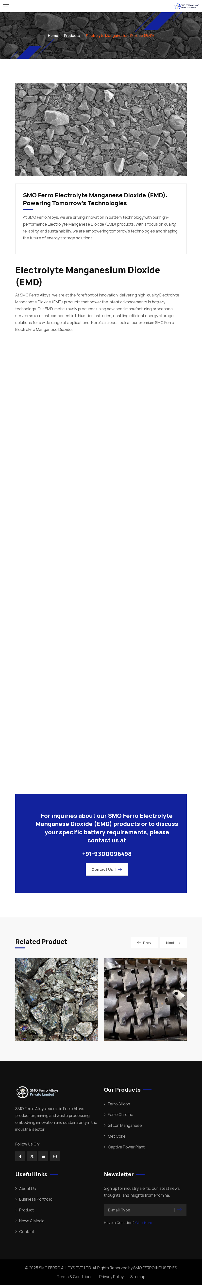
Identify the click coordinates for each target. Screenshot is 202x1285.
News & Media (31, 1220)
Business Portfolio (35, 1199)
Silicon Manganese (125, 1125)
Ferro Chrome (120, 1114)
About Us (27, 1188)
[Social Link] (20, 1156)
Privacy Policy (111, 1276)
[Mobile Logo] (186, 6)
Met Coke (117, 1136)
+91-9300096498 (107, 854)
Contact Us (102, 869)
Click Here (143, 1222)
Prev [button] (147, 942)
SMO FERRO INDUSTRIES (155, 1267)
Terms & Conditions (75, 1276)
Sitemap (137, 1276)
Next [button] (170, 942)
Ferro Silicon (119, 1104)
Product (26, 1210)
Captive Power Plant (126, 1147)
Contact (26, 1231)
